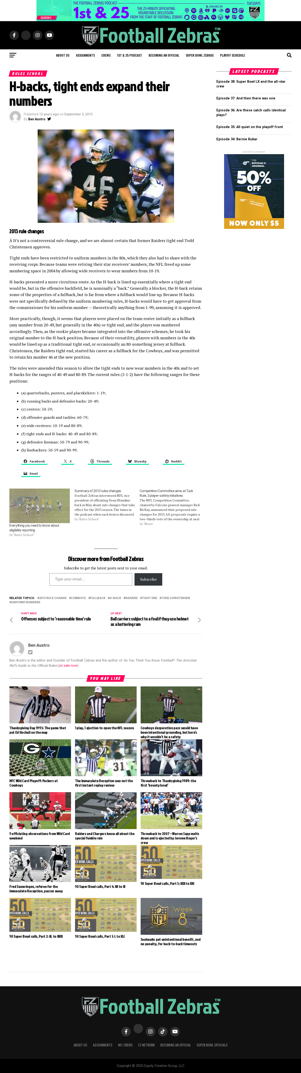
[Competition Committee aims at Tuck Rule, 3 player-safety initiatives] (172, 507)
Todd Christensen (175, 598)
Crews (106, 55)
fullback (97, 598)
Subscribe (148, 579)
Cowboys (78, 598)
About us (62, 55)
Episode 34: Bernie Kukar (236, 139)
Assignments (85, 55)
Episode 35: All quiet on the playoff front (249, 127)
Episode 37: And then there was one (245, 98)
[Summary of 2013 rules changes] (107, 505)
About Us (80, 1044)
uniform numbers (25, 602)
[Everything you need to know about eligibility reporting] (39, 506)
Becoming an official (164, 55)
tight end (149, 598)
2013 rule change (53, 598)
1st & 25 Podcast (129, 55)
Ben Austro (36, 119)
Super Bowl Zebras (200, 55)
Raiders (131, 598)
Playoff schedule (232, 55)
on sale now (68, 666)
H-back (115, 598)
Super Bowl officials (212, 1044)
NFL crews (125, 1044)
